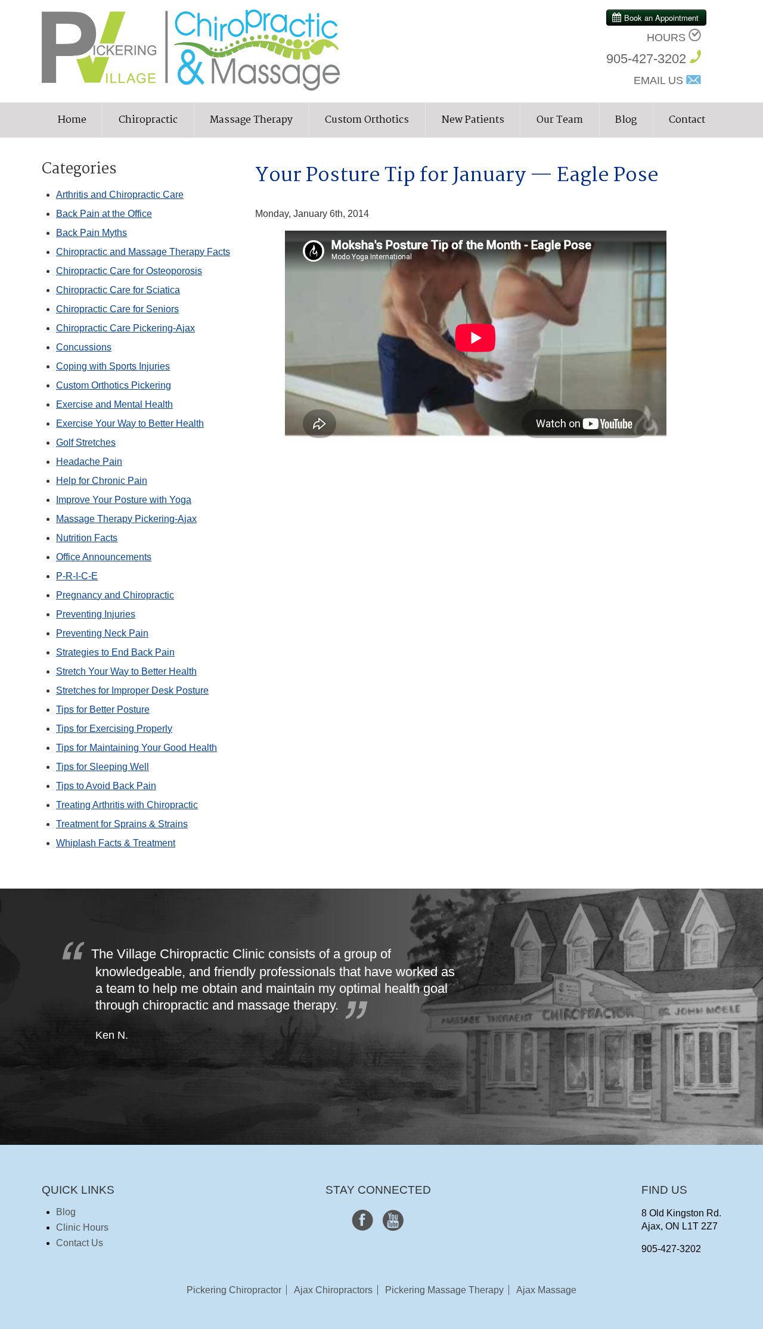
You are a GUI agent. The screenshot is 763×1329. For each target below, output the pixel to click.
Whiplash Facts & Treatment (115, 843)
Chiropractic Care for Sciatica (118, 290)
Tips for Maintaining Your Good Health (136, 748)
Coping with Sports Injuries (113, 366)
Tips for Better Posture (103, 709)
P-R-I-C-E (77, 576)
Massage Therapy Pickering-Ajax (126, 519)
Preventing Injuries (95, 614)
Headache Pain (89, 462)
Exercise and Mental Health (114, 404)
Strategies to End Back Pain (115, 652)
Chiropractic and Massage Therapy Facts (143, 252)
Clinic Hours (82, 1227)
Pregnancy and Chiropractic (115, 595)
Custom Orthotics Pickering (113, 385)
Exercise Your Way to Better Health (130, 423)
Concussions (83, 347)
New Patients (473, 120)
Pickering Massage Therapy (444, 1290)
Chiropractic (148, 120)
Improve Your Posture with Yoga (123, 500)
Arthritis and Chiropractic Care (120, 195)
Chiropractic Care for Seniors (117, 309)
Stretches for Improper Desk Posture (132, 690)
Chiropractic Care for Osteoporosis (129, 271)
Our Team (559, 120)
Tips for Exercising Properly (114, 729)
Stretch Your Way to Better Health (126, 671)
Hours (666, 38)
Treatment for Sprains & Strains (122, 824)
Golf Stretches (86, 442)
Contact (687, 120)
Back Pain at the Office (104, 214)
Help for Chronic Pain (101, 481)
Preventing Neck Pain (102, 633)
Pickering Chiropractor (234, 1290)
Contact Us (79, 1243)
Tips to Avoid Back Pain (106, 786)
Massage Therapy (251, 120)
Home (72, 120)
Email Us (658, 80)
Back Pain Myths (91, 233)
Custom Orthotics (367, 120)
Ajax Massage (546, 1290)
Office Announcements (103, 557)
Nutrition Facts (86, 538)
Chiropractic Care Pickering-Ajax (125, 328)
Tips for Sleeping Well (102, 767)
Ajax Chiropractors (333, 1290)
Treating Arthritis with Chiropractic (127, 805)
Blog (626, 120)
